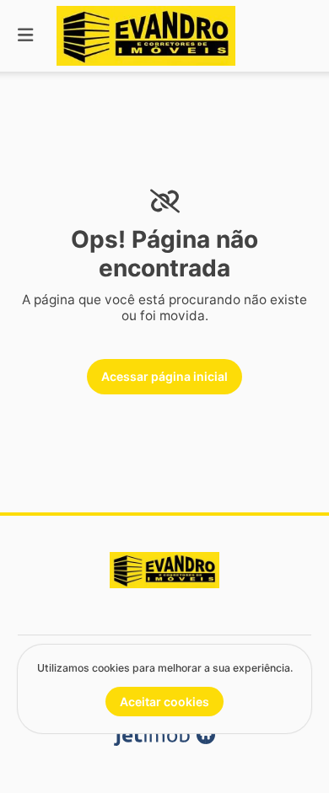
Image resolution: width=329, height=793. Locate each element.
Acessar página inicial (164, 376)
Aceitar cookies (164, 701)
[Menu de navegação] (25, 36)
